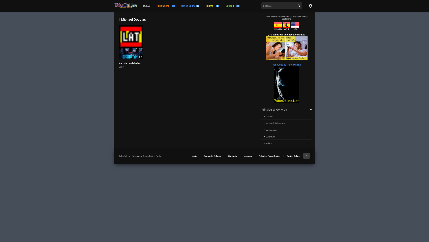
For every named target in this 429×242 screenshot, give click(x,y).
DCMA (146, 6)
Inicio (194, 156)
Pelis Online (163, 6)
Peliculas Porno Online (269, 156)
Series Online (188, 6)
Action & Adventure (275, 123)
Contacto (232, 156)
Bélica (269, 143)
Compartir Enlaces (212, 156)
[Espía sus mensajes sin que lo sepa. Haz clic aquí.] (287, 59)
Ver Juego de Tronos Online (286, 64)
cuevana (248, 156)
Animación (271, 130)
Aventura (270, 136)
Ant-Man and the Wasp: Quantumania (139, 63)
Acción (269, 116)
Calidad (230, 6)
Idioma (209, 6)
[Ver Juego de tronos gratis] (286, 102)
